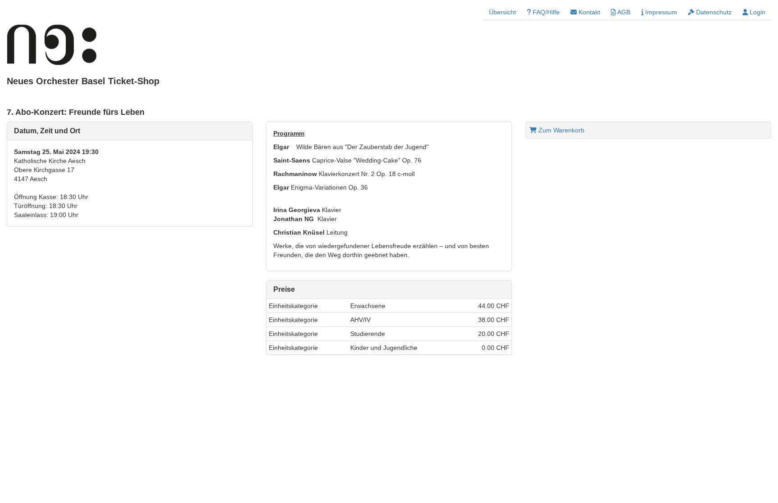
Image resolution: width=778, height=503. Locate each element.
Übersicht (502, 12)
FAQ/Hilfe (545, 12)
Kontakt (588, 12)
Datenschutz (713, 12)
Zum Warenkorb (560, 130)
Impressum (660, 12)
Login (756, 12)
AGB (623, 12)
